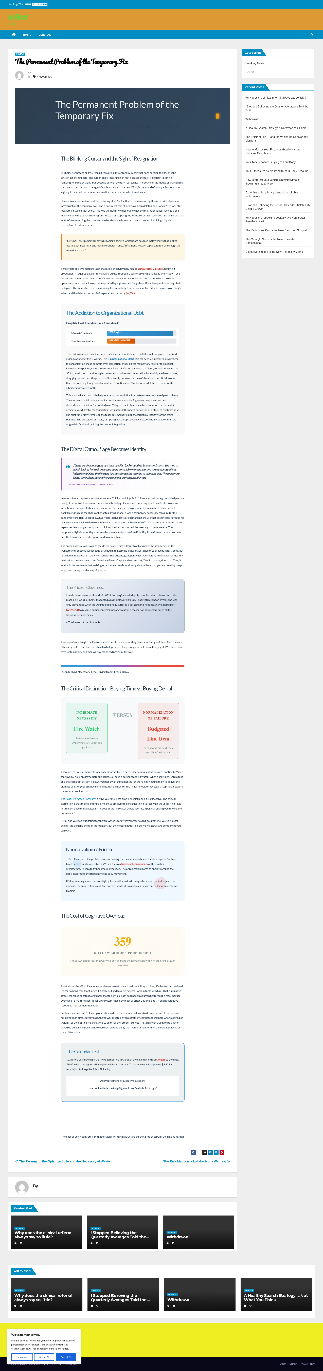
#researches (44, 76)
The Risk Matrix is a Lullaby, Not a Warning (195, 1161)
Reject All (44, 1357)
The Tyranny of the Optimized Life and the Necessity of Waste (64, 1161)
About (283, 1364)
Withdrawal (178, 1236)
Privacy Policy (307, 1364)
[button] (312, 34)
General (45, 34)
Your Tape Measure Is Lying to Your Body (270, 162)
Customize (22, 1357)
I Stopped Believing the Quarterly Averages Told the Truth (118, 1237)
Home (27, 34)
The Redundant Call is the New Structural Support (276, 230)
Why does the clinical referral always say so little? (43, 1234)
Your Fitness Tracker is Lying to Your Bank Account (276, 171)
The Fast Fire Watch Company (78, 798)
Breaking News (254, 63)
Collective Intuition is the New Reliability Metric (274, 251)
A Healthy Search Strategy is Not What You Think (275, 128)
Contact (293, 1364)
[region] (44, 1346)
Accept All (66, 1357)
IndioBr (18, 16)
